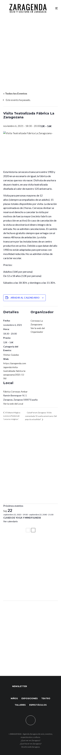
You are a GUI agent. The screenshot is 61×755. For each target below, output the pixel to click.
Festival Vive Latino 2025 (19, 543)
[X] (39, 686)
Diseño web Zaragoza (30, 747)
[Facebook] (32, 686)
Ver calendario (10, 521)
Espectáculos (38, 705)
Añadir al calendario (25, 297)
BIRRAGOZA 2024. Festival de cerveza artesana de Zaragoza (28, 574)
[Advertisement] (30, 48)
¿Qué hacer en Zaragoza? (30, 743)
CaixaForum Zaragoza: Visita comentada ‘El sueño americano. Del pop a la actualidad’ (41, 416)
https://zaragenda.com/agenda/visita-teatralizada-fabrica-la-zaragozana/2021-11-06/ (14, 371)
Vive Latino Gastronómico (20, 557)
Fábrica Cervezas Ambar (15, 391)
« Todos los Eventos (15, 93)
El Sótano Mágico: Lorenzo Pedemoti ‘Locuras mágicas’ (11, 415)
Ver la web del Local (13, 403)
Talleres (20, 705)
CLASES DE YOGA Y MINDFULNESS (22, 517)
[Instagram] (45, 686)
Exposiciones (29, 698)
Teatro (45, 698)
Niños (14, 698)
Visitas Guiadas (11, 354)
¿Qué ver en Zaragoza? (30, 740)
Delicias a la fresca (15, 589)
